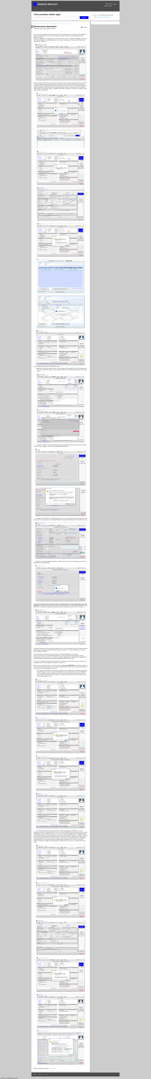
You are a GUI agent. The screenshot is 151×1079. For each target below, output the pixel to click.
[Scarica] (72, 538)
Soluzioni (43, 9)
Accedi (93, 15)
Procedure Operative (54, 23)
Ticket (59, 9)
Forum (46, 1074)
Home (35, 9)
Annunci (51, 9)
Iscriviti (98, 15)
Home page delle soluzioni (40, 23)
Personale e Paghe (66, 23)
